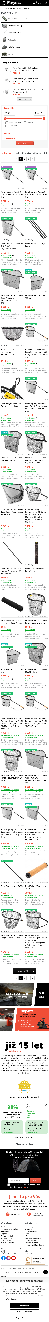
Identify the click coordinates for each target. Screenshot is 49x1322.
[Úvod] (14, 3)
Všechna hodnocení (24, 1137)
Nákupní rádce (6, 1240)
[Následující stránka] (33, 159)
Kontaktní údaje (30, 1231)
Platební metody (7, 1236)
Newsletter (28, 1229)
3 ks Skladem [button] (6, 204)
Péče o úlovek (24, 8)
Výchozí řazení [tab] (7, 153)
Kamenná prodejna (31, 1227)
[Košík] (46, 3)
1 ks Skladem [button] (30, 204)
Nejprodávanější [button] (11, 62)
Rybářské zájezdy (31, 1243)
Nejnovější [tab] (43, 153)
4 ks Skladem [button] (30, 255)
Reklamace (5, 1231)
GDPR (26, 1234)
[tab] (24, 108)
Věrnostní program (8, 1238)
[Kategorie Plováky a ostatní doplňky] (24, 18)
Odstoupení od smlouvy (10, 1229)
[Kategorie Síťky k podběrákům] (24, 54)
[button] (41, 3)
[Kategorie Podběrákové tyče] (24, 33)
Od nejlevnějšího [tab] (19, 153)
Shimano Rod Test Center (34, 1245)
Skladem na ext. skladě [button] (10, 735)
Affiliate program (30, 1240)
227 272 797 (37, 1213)
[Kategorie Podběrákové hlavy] (24, 26)
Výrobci (4, 8)
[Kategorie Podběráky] (24, 40)
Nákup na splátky (7, 1243)
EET (25, 1236)
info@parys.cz (16, 1214)
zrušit (25, 1187)
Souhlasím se (14, 1184)
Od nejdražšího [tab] (32, 153)
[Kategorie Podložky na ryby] (24, 47)
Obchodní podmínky (9, 1227)
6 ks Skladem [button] (6, 255)
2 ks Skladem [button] (6, 470)
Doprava (4, 1234)
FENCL (12, 8)
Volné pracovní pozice (32, 1238)
